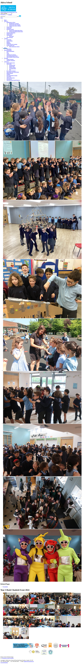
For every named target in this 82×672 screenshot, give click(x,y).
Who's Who (9, 64)
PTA (8, 52)
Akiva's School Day (11, 77)
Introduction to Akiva (11, 22)
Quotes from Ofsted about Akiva (15, 30)
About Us (6, 21)
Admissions (9, 28)
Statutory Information (11, 32)
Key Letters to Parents (11, 70)
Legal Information (4, 662)
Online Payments (10, 59)
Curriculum (9, 39)
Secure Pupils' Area (13, 12)
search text (3, 16)
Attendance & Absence (11, 54)
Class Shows (9, 79)
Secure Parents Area (11, 62)
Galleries (8, 74)
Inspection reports (10, 29)
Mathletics (9, 43)
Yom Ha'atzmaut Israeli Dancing (13, 80)
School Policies (10, 33)
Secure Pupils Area (10, 45)
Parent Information (8, 50)
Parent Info (11, 36)
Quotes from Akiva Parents (14, 24)
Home (5, 20)
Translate (10, 14)
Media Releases (10, 73)
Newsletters (9, 48)
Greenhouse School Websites (8, 658)
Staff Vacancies (10, 37)
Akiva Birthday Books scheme (13, 57)
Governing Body (12, 68)
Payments (6, 58)
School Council (12, 67)
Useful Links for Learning (12, 44)
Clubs (8, 53)
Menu (2, 17)
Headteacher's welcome (14, 23)
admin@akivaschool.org (29, 661)
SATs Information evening (12, 75)
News (5, 47)
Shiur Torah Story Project (14, 46)
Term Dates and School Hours (13, 72)
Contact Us (6, 61)
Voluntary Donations (11, 60)
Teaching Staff (12, 65)
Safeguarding (9, 35)
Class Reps (9, 76)
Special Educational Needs (12, 55)
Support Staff (12, 66)
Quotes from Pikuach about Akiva (16, 31)
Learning (6, 38)
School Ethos (9, 27)
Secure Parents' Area (5, 12)
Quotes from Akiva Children (15, 25)
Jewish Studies (10, 40)
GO (18, 16)
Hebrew (8, 42)
